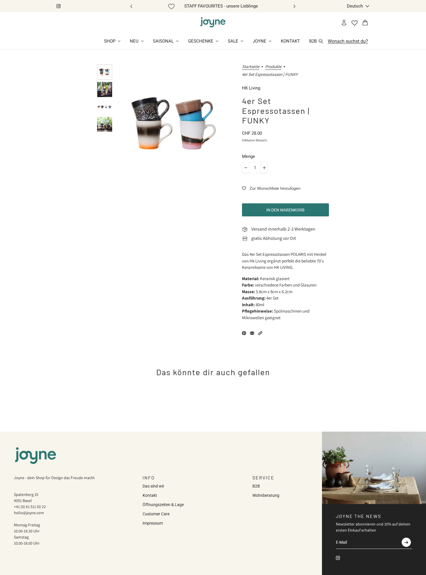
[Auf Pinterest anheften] (244, 333)
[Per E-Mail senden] (252, 333)
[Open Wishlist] (355, 23)
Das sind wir (153, 486)
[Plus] (264, 167)
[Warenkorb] (365, 22)
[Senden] (406, 542)
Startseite (250, 66)
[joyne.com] (213, 22)
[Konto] (344, 22)
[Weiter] (294, 6)
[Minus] (246, 167)
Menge (248, 156)
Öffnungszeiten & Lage (163, 504)
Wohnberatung (265, 495)
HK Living (251, 88)
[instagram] (58, 6)
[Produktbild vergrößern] (173, 123)
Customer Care (156, 514)
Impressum (153, 523)
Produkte (273, 66)
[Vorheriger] (131, 6)
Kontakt (150, 495)
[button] (260, 333)
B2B (256, 486)
